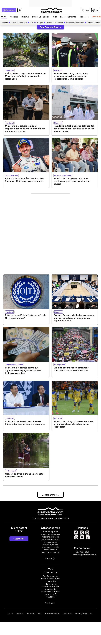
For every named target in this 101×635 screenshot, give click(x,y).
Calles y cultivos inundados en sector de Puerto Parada (24, 475)
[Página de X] (81, 534)
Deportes (84, 17)
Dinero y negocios (40, 17)
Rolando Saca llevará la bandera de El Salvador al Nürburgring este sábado (24, 179)
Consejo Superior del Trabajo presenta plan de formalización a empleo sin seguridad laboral (74, 318)
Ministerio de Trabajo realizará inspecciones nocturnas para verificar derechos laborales (25, 128)
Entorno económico (62, 175)
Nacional (10, 70)
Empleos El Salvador (54, 23)
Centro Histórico (93, 23)
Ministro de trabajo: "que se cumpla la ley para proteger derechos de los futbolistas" (73, 424)
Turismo (25, 17)
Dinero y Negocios (83, 613)
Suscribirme (19, 538)
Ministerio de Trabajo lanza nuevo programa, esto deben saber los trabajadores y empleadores (71, 76)
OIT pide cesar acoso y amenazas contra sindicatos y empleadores (71, 369)
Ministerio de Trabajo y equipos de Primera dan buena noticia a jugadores (25, 422)
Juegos (40, 23)
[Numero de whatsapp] (76, 538)
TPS (31, 23)
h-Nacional (11, 471)
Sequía (5, 23)
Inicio (4, 16)
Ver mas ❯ (50, 558)
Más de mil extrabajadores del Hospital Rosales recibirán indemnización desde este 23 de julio (74, 128)
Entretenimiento (68, 17)
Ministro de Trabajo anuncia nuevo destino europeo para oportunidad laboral (72, 181)
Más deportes (12, 175)
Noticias (14, 17)
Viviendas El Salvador (75, 23)
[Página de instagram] (87, 534)
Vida (55, 17)
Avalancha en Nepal (19, 23)
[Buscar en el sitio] (19, 10)
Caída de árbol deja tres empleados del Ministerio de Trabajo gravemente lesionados (25, 76)
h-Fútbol (10, 418)
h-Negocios (59, 365)
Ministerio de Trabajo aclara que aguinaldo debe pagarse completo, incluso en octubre (23, 370)
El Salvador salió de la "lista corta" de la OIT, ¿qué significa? (25, 316)
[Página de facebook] (76, 534)
